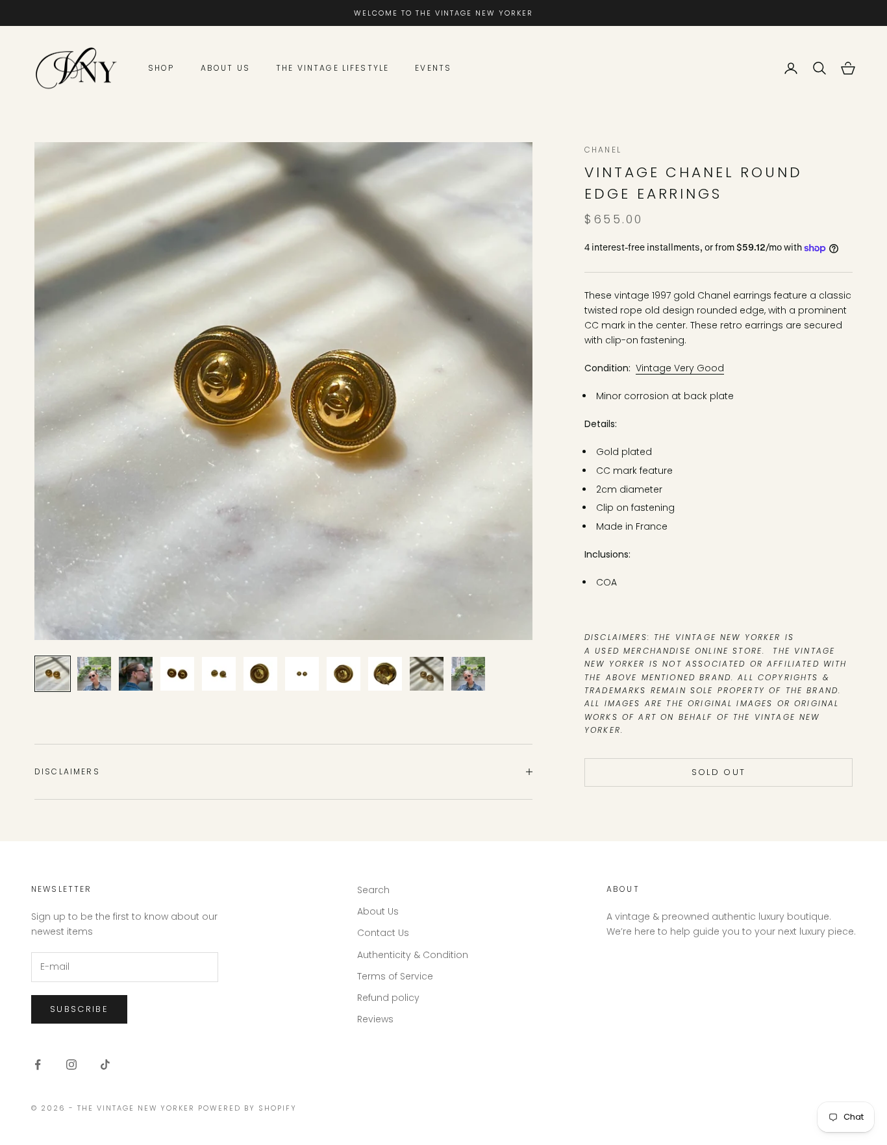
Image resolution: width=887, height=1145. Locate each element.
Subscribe (79, 1009)
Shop (161, 67)
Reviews (375, 1019)
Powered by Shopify (247, 1108)
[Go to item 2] (94, 674)
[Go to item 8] (343, 674)
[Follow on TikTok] (105, 1064)
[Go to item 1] (52, 674)
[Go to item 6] (260, 674)
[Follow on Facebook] (37, 1064)
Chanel (602, 149)
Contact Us (383, 932)
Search (373, 889)
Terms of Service (395, 976)
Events (433, 67)
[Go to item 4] (177, 674)
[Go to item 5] (219, 674)
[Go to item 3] (136, 674)
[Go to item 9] (385, 674)
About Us (225, 67)
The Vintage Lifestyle (332, 67)
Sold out (719, 772)
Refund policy (388, 997)
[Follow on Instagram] (71, 1064)
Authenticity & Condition (412, 954)
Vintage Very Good (680, 368)
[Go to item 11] (468, 674)
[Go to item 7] (302, 674)
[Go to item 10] (426, 674)
